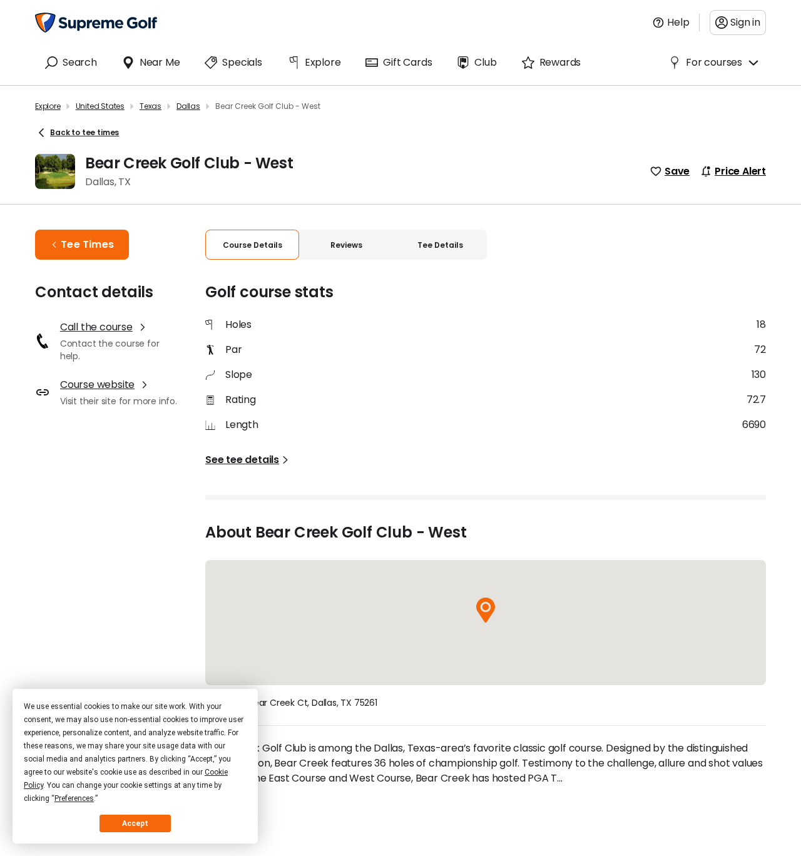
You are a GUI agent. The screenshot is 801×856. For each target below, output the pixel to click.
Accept (135, 823)
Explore (48, 106)
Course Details (252, 245)
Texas (150, 106)
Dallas (188, 106)
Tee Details (440, 245)
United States (100, 106)
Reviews (346, 245)
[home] (96, 23)
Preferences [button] (74, 798)
